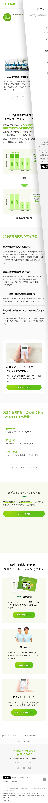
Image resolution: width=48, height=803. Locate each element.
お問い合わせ (11, 797)
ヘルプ (18, 797)
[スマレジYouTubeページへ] (29, 767)
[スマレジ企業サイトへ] (7, 777)
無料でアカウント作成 (31, 4)
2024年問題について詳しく (24, 96)
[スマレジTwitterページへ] (18, 767)
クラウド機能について (14, 735)
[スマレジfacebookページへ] (24, 767)
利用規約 (35, 758)
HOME (3, 735)
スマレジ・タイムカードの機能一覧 (24, 467)
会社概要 (5, 781)
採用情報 (14, 781)
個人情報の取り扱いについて (19, 758)
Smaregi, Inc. (6, 800)
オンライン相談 (24, 514)
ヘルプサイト (28, 762)
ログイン (18, 762)
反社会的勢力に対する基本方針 (16, 795)
